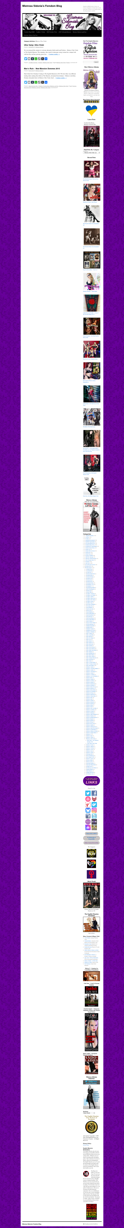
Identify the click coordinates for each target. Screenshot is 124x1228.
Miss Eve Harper (90, 638)
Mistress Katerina (90, 703)
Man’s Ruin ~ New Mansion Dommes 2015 (42, 68)
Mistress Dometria (90, 685)
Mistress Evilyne (90, 693)
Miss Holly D (89, 641)
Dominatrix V (89, 586)
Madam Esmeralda (90, 625)
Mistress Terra (89, 735)
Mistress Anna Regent (91, 671)
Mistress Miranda (90, 712)
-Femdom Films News (89, 544)
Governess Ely (90, 605)
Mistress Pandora (90, 715)
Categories (85, 151)
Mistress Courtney (90, 680)
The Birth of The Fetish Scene (89, 426)
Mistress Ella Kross (91, 688)
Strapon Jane (89, 766)
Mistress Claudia (90, 679)
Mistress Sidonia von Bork (92, 731)
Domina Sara (89, 580)
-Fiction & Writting (89, 555)
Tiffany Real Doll (90, 772)
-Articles (87, 537)
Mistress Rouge (90, 722)
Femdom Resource (88, 947)
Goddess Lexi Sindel (91, 595)
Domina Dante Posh (91, 573)
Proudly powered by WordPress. (91, 1224)
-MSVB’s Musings (89, 557)
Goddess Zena (89, 602)
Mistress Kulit (89, 706)
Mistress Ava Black (91, 674)
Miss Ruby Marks (90, 654)
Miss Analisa (89, 633)
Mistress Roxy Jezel (91, 723)
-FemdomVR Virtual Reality (91, 546)
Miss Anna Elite (90, 635)
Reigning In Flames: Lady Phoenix (90, 202)
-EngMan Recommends (90, 540)
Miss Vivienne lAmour (91, 664)
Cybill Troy (89, 572)
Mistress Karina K (90, 702)
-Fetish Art (87, 549)
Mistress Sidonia (39, 47)
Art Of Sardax (87, 938)
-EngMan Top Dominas (90, 541)
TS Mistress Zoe (90, 774)
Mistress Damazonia (91, 683)
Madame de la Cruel (91, 630)
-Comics (87, 538)
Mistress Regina (90, 719)
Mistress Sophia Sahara (91, 732)
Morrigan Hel (89, 754)
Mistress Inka (89, 697)
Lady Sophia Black (90, 619)
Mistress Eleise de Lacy (91, 686)
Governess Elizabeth (91, 604)
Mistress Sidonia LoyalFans (79, 32)
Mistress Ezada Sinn (91, 694)
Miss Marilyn (89, 651)
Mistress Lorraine (90, 711)
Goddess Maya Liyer (91, 598)
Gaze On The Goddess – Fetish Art (90, 269)
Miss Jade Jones (90, 644)
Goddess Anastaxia (90, 593)
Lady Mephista (90, 612)
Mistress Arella (90, 673)
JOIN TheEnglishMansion (65, 32)
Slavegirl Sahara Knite (91, 764)
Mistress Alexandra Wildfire (92, 668)
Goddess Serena (90, 601)
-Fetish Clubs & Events (90, 550)
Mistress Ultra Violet (47, 62)
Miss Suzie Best (90, 659)
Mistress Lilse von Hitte (91, 708)
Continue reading (54, 54)
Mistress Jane (89, 699)
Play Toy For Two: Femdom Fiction (90, 359)
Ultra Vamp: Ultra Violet (34, 45)
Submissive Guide (88, 962)
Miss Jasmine (89, 645)
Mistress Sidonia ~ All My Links (91, 960)
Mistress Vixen (90, 749)
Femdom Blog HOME (29, 32)
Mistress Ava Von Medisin (92, 676)
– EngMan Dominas (89, 535)
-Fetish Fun (87, 552)
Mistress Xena (90, 751)
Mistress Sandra (90, 725)
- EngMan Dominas (33, 62)
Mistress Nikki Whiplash (92, 714)
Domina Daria (89, 575)
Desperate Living (87, 944)
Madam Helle (89, 627)
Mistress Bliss (89, 677)
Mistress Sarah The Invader (92, 728)
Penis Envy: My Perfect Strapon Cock (90, 496)
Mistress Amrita (90, 670)
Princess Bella (89, 760)
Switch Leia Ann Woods (92, 767)
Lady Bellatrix (89, 607)
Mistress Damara (90, 682)
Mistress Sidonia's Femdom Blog (42, 6)
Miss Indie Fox (90, 642)
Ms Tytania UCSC (90, 757)
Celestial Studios (87, 941)
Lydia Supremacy (90, 624)
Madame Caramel (90, 628)
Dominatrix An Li (90, 584)
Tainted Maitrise (90, 769)
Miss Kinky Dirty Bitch (91, 650)
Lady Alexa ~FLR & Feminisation (91, 957)
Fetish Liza (89, 590)
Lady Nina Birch (90, 615)
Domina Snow (46, 86)
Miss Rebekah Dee (90, 653)
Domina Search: (88, 567)
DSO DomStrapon (90, 589)
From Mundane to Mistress (89, 954)
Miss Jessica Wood (90, 648)
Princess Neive (90, 761)
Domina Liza (89, 578)
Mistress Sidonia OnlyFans (30, 35)
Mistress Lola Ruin (54, 86)
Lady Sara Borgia (90, 618)
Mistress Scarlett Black (91, 729)
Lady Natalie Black (90, 613)
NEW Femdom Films (52, 32)
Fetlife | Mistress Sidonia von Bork (91, 950)
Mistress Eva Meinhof (91, 691)
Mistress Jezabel (90, 700)
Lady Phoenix (89, 616)
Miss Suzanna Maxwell (91, 657)
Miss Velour (89, 660)
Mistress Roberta (90, 720)
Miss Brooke (89, 636)
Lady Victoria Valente (91, 622)
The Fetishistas (87, 963)
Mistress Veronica (90, 748)
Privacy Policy (86, 1145)
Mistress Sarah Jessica (91, 726)
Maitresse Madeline (91, 631)
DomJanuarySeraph (91, 587)
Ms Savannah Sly (90, 755)
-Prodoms (40, 62)
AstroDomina (89, 570)
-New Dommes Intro (33, 86)
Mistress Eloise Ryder (91, 690)
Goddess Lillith (90, 596)
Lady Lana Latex (90, 609)
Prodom (68, 62)
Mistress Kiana (90, 705)
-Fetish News (88, 554)
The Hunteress (90, 770)
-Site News (87, 563)
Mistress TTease (90, 737)
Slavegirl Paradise (90, 763)
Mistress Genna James (91, 696)
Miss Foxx (89, 639)
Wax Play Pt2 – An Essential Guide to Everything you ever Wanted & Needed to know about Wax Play (91, 450)
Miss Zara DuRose (90, 665)
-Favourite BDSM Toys (90, 543)
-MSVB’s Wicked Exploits (90, 558)
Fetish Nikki (89, 592)
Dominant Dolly (90, 583)
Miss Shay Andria (90, 656)
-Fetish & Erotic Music (90, 547)
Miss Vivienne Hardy (91, 662)
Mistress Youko (90, 752)
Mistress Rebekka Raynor (92, 717)
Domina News (88, 566)
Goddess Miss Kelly (91, 599)
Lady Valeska (89, 621)
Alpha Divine (89, 569)
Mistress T (89, 734)
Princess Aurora (90, 758)
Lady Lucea (89, 610)
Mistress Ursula (90, 745)
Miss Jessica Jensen (91, 647)
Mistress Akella (90, 667)
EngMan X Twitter (40, 32)
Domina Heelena (90, 576)
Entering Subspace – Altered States (90, 291)
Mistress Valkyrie (90, 746)
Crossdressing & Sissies (90, 564)
